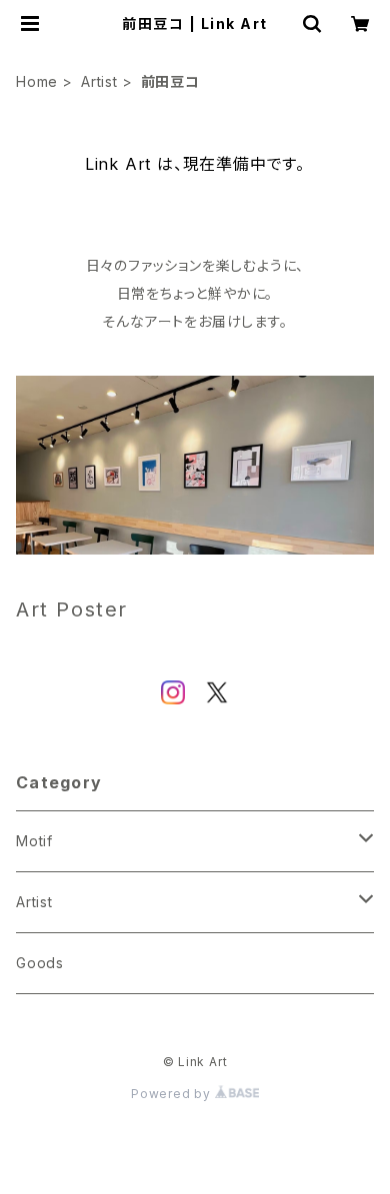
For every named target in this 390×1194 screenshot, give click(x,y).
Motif (34, 840)
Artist (99, 81)
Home (37, 81)
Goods (40, 962)
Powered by (173, 1093)
